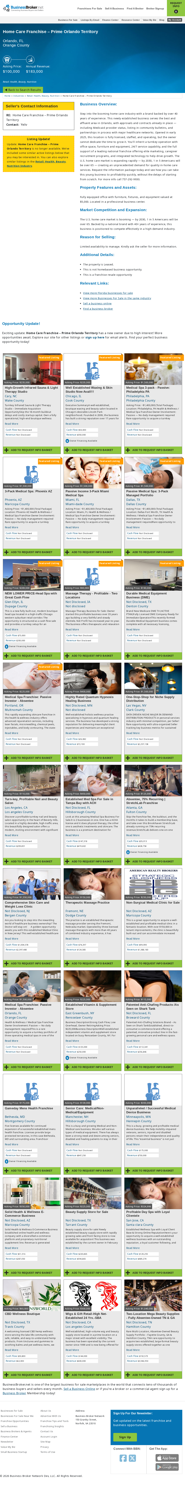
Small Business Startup (14, 1452)
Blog (161, 20)
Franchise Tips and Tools (54, 1421)
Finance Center (110, 20)
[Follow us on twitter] (132, 1458)
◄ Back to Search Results (23, 90)
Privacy (44, 1446)
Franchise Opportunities (15, 1421)
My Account (174, 20)
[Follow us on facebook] (123, 1458)
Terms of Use (47, 1452)
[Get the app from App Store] (167, 1457)
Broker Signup (155, 8)
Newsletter (7, 1441)
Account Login (48, 1436)
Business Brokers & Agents (16, 1431)
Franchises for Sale (90, 8)
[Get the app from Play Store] (167, 1466)
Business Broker (14, 1393)
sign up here (94, 337)
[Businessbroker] (23, 8)
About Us (45, 1410)
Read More (11, 423)
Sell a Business (114, 8)
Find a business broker (98, 308)
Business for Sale (68, 20)
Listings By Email (90, 20)
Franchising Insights (52, 1426)
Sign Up (125, 1437)
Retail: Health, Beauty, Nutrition (19, 81)
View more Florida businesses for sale (108, 293)
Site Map (45, 1441)
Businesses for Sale (12, 1410)
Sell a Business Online (79, 1389)
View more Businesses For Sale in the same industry (117, 298)
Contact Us (46, 1431)
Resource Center (131, 20)
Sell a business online (97, 303)
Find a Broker (135, 8)
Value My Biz (149, 20)
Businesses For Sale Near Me (17, 1416)
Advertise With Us (50, 1416)
